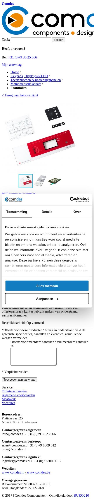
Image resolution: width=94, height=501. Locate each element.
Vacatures (8, 403)
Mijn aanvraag (12, 65)
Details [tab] (47, 212)
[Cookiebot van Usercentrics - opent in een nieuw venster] (70, 199)
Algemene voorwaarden (18, 395)
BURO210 (81, 495)
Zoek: (6, 39)
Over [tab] (77, 212)
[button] (74, 135)
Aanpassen (44, 298)
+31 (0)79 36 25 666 (22, 57)
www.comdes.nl (13, 472)
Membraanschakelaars (25, 84)
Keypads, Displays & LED (29, 76)
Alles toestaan (47, 286)
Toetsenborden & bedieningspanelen (35, 80)
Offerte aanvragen (14, 391)
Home (14, 72)
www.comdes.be (38, 472)
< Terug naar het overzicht (20, 95)
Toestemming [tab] (16, 212)
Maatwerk (9, 399)
